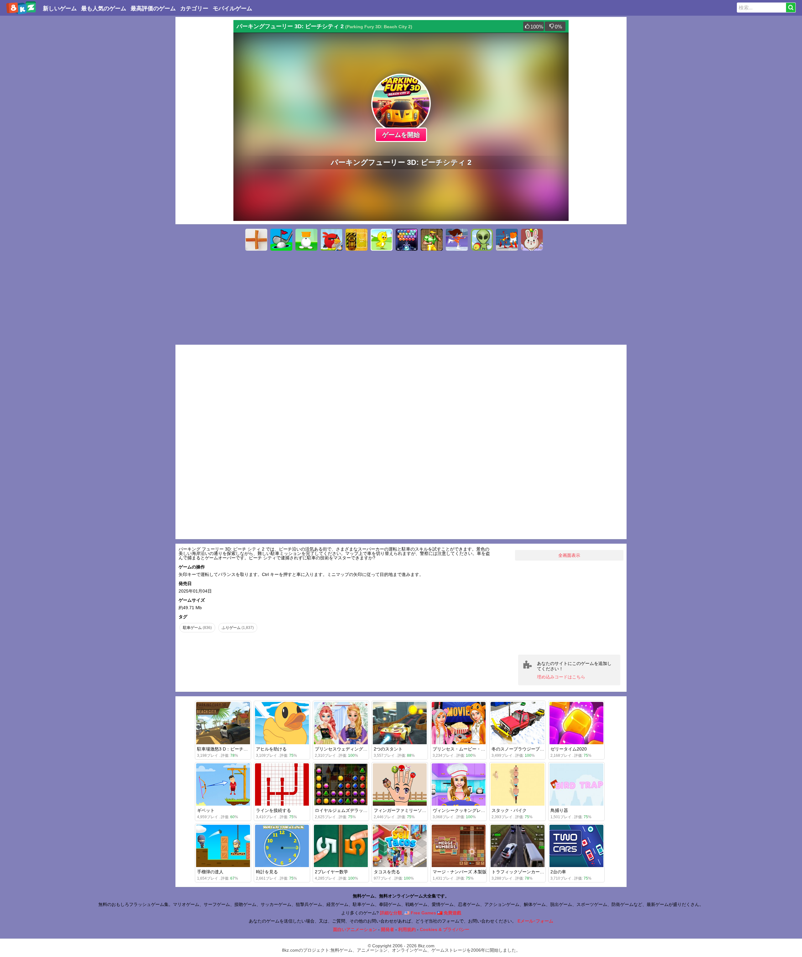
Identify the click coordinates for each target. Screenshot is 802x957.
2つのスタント (388, 748)
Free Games (422, 912)
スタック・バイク (509, 810)
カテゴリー (194, 8)
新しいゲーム (60, 8)
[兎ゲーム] (532, 240)
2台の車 (558, 871)
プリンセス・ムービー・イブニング (468, 748)
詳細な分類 (391, 912)
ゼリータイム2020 (568, 748)
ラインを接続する (273, 810)
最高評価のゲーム (153, 8)
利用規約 (407, 929)
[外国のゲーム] (482, 240)
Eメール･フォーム (535, 920)
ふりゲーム (238, 627)
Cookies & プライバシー (444, 929)
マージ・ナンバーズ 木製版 (460, 871)
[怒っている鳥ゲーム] (331, 240)
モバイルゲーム (232, 8)
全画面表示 (569, 555)
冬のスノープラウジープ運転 (520, 748)
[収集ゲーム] (306, 240)
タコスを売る (387, 871)
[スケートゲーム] (457, 240)
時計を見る (267, 871)
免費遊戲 (451, 912)
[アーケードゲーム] (432, 240)
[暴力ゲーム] (507, 240)
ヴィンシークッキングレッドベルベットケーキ (479, 810)
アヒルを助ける (271, 748)
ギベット (206, 810)
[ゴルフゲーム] (281, 240)
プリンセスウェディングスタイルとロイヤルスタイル (367, 748)
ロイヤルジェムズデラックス (343, 810)
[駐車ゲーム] (356, 240)
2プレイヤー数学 (331, 871)
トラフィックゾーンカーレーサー (524, 871)
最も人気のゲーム (103, 8)
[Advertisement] (204, 114)
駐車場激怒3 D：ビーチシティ (227, 748)
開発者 (387, 929)
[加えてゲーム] (256, 240)
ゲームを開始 (401, 134)
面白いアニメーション (355, 929)
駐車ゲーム (197, 627)
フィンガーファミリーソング (402, 810)
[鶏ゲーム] (382, 240)
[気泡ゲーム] (407, 240)
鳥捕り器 (559, 810)
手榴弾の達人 (210, 871)
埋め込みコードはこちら (561, 676)
